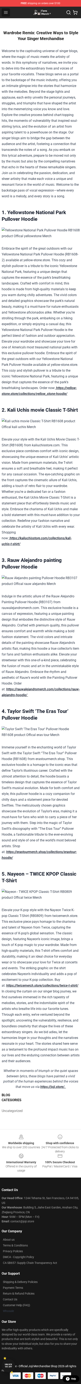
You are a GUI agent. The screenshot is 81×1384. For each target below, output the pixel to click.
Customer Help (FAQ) (16, 1305)
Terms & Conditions (15, 1245)
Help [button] (73, 1378)
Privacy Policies (13, 1251)
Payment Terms (13, 1287)
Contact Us (10, 1299)
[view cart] (75, 12)
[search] (68, 12)
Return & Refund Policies (18, 1293)
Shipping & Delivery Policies (20, 1282)
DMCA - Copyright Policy (18, 1257)
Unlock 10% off (8, 1365)
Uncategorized (11, 1111)
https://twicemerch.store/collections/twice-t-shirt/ (42, 985)
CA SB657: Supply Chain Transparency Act (30, 1262)
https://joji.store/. (53, 1087)
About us (9, 1239)
